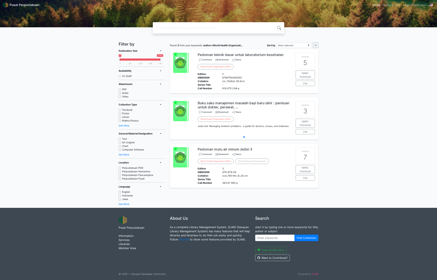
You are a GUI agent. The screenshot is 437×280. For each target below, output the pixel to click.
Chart (125, 146)
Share (238, 59)
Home (376, 5)
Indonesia (127, 195)
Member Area (391, 5)
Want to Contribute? (275, 258)
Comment (207, 59)
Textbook (127, 109)
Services (124, 240)
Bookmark (224, 59)
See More (124, 125)
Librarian (124, 244)
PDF (124, 89)
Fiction (125, 113)
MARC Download (305, 75)
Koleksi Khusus (130, 120)
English (126, 191)
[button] (244, 137)
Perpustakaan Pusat (133, 178)
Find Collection (306, 238)
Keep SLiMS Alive (273, 250)
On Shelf (127, 76)
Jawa (125, 199)
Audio (125, 92)
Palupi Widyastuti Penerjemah (252, 161)
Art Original (128, 142)
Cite (305, 83)
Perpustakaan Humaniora (136, 171)
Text (124, 138)
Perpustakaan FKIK (132, 167)
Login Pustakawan (415, 5)
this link (184, 239)
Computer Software (133, 149)
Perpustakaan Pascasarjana (137, 175)
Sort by (271, 45)
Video (125, 96)
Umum (125, 117)
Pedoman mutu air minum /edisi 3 (225, 149)
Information (126, 236)
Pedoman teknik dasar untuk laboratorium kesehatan (241, 55)
